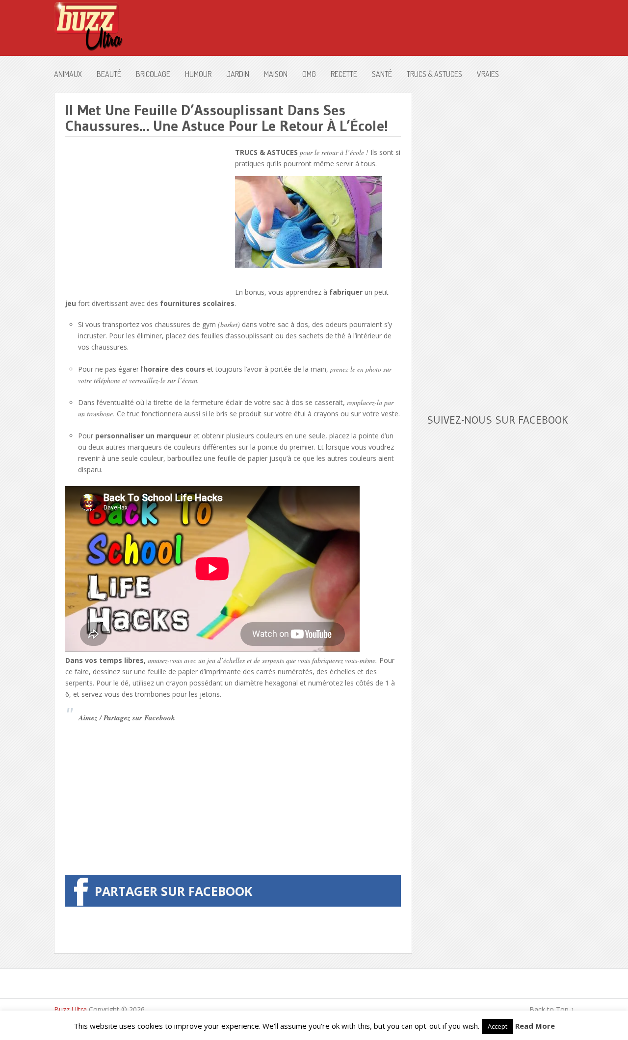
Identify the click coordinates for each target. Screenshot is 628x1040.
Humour (198, 74)
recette (344, 74)
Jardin (237, 74)
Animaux (68, 74)
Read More (535, 1026)
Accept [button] (497, 1026)
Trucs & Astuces (434, 74)
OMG (309, 74)
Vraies (488, 74)
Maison (276, 74)
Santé (382, 74)
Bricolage (153, 74)
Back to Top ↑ (551, 1009)
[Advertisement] (147, 215)
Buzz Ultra (70, 1009)
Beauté (109, 74)
